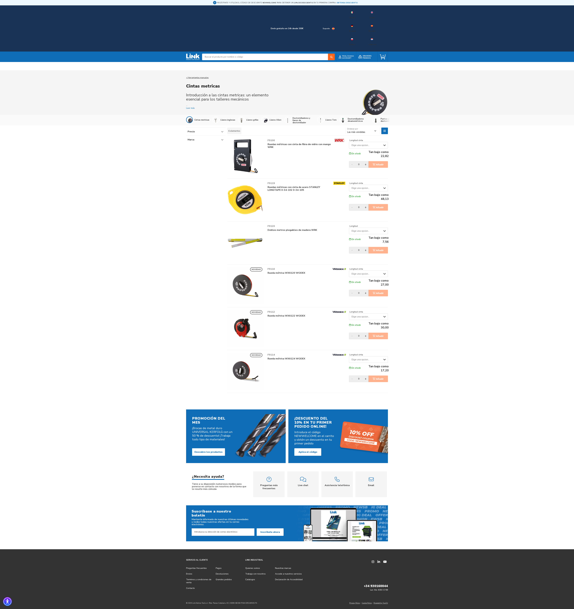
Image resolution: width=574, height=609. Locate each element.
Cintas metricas (201, 120)
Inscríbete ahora (270, 532)
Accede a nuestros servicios (288, 573)
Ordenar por (352, 129)
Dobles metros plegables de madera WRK (292, 230)
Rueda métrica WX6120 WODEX (286, 273)
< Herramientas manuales (197, 77)
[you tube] (385, 562)
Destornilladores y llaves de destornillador (301, 120)
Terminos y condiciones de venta (198, 581)
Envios (189, 573)
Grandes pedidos (224, 579)
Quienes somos (252, 568)
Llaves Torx (330, 120)
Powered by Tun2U (381, 603)
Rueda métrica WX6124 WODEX (286, 358)
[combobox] (268, 57)
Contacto (190, 588)
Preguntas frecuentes (196, 568)
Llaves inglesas (227, 120)
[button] (7, 601)
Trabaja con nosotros (255, 573)
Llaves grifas (252, 120)
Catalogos (250, 579)
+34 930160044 (376, 586)
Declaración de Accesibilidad (289, 579)
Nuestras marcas (283, 568)
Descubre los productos (208, 452)
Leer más (190, 108)
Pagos (219, 568)
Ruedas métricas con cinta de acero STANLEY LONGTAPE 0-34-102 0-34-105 (294, 188)
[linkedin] (378, 562)
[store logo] (193, 57)
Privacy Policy (354, 603)
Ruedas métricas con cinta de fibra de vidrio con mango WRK (299, 146)
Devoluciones (222, 573)
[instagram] (372, 562)
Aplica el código (308, 452)
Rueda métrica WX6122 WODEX (286, 315)
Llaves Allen (275, 120)
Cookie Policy (367, 603)
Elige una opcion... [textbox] (360, 145)
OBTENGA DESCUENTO (347, 3)
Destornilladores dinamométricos (356, 120)
